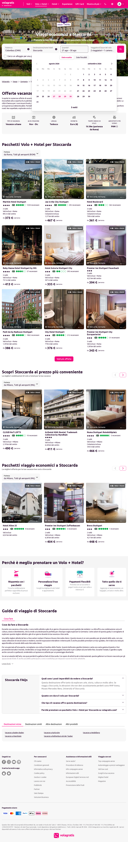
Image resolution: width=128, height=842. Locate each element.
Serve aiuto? (71, 761)
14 (59, 85)
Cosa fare (8, 619)
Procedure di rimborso (74, 765)
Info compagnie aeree (74, 769)
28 (59, 96)
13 (54, 85)
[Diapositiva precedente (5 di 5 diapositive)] (5, 179)
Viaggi (15, 82)
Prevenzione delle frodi (75, 785)
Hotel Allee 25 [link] (10, 525)
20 (54, 91)
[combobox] (18, 49)
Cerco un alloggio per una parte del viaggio (26, 56)
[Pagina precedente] (115, 375)
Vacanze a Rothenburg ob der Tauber (58, 736)
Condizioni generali (41, 765)
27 (54, 96)
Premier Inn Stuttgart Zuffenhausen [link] (62, 525)
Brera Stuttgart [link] (94, 525)
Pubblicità (38, 785)
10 (37, 85)
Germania (24, 82)
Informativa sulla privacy (43, 769)
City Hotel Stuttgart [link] (54, 332)
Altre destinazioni (54, 724)
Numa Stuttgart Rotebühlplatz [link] (102, 432)
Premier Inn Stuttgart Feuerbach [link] (103, 268)
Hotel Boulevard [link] (95, 202)
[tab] (8, 619)
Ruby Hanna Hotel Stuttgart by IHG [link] (19, 268)
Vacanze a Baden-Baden (14, 733)
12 (49, 85)
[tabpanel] (64, 644)
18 (43, 91)
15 (65, 85)
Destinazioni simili (33, 724)
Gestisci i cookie (40, 777)
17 (37, 91)
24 (37, 96)
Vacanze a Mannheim (13, 736)
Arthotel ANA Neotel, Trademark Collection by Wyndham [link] (61, 433)
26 (49, 96)
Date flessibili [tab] (81, 57)
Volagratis (6, 82)
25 (43, 96)
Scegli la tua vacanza (106, 773)
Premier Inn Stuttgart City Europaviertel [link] (99, 333)
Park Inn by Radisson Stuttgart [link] (17, 332)
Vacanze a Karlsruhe (52, 733)
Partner (37, 789)
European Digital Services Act (77, 777)
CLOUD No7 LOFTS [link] (12, 432)
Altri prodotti (72, 724)
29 (65, 96)
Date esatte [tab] (67, 57)
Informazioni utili (72, 773)
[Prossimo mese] (112, 64)
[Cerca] (120, 49)
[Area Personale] (121, 4)
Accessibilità (71, 781)
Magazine (102, 781)
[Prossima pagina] (123, 375)
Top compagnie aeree (106, 761)
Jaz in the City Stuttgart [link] (56, 202)
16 (71, 85)
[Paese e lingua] (112, 4)
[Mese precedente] (37, 64)
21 (59, 91)
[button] (7, 663)
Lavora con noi (39, 781)
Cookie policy (39, 773)
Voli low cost (103, 769)
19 (49, 91)
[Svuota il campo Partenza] (28, 49)
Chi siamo (37, 761)
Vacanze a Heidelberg (91, 733)
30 (71, 96)
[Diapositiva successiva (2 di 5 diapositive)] (39, 179)
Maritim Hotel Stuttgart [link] (14, 202)
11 (43, 85)
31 (37, 102)
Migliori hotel (103, 777)
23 (71, 91)
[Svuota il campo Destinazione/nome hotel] (56, 49)
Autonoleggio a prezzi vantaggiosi (111, 765)
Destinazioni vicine (12, 724)
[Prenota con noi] (105, 4)
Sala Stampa (38, 793)
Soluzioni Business (41, 797)
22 (65, 91)
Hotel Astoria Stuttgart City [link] (58, 268)
